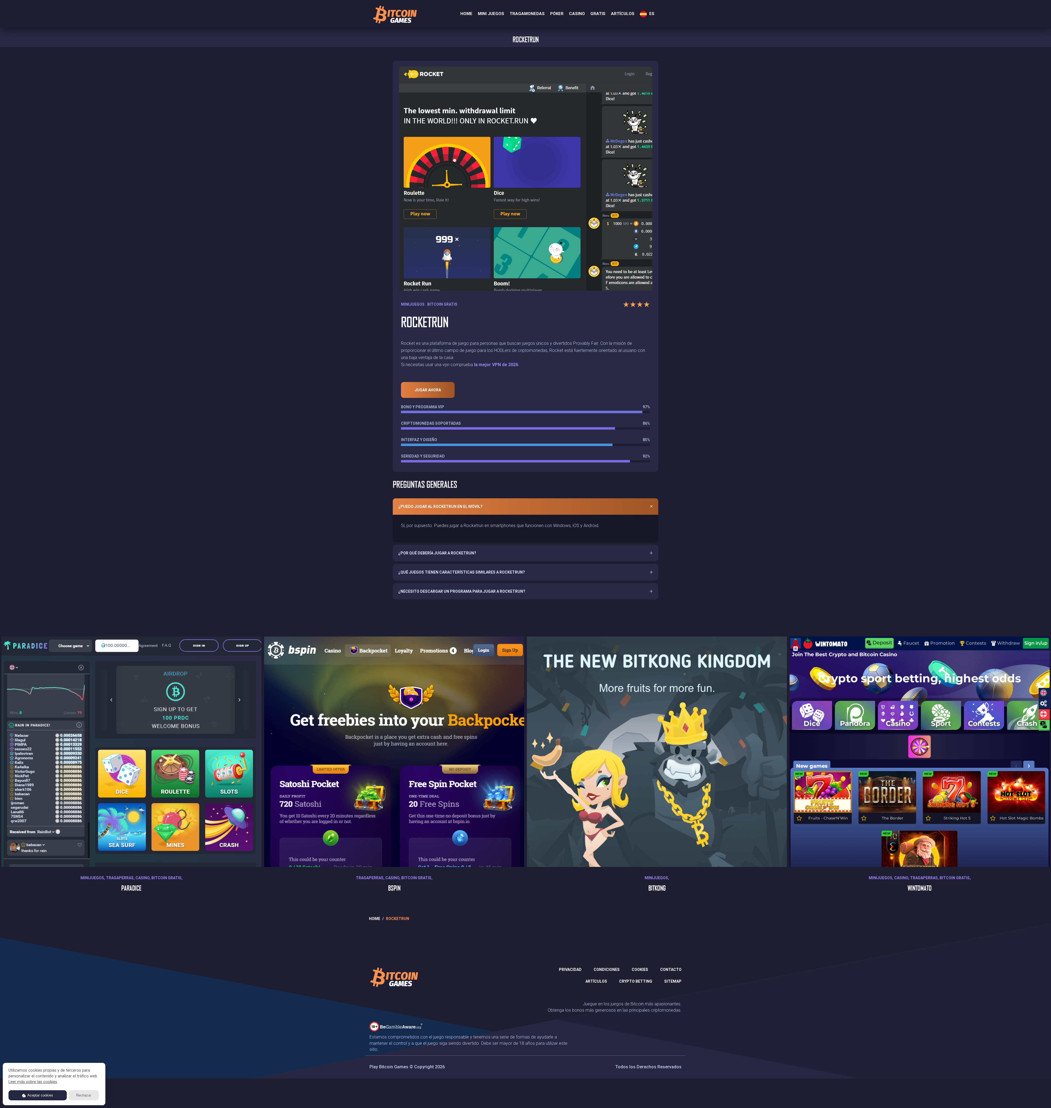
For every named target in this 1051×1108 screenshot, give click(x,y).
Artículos (622, 13)
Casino (577, 13)
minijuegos (413, 304)
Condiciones (607, 969)
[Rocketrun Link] (525, 176)
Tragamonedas (527, 13)
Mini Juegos (491, 13)
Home (466, 13)
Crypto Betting (635, 981)
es (651, 13)
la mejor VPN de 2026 (496, 364)
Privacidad (570, 969)
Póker (557, 13)
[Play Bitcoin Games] (394, 14)
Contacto (671, 969)
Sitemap (673, 981)
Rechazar (83, 1095)
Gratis (597, 13)
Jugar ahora (428, 390)
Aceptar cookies (40, 1095)
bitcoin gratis (442, 304)
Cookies (640, 969)
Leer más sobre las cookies (32, 1081)
